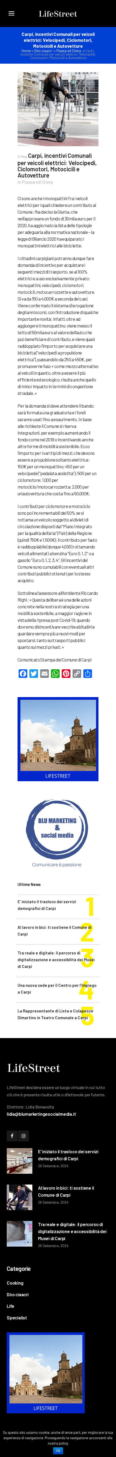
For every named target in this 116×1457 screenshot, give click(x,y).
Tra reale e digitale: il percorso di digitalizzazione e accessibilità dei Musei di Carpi (56, 959)
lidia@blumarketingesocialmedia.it (41, 1114)
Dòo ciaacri (43, 51)
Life (10, 1306)
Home (26, 51)
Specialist (17, 1317)
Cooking (15, 1282)
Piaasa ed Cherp (68, 51)
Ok (58, 1451)
